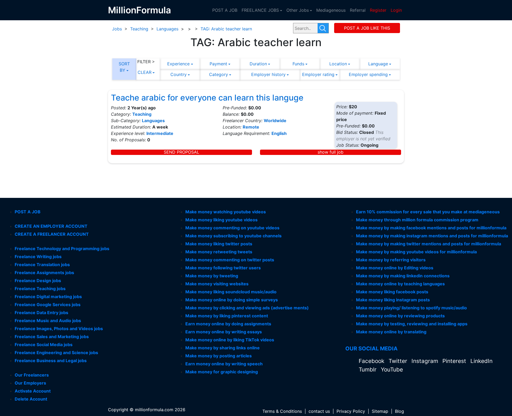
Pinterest (455, 361)
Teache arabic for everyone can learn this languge (207, 97)
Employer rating (318, 74)
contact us (319, 411)
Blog (399, 411)
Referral (358, 10)
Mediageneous (331, 10)
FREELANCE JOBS (260, 10)
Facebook (372, 361)
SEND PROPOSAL (181, 152)
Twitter (399, 361)
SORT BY (124, 67)
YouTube (392, 369)
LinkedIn (481, 361)
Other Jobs (297, 10)
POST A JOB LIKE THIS (367, 28)
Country (178, 74)
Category (218, 74)
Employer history (268, 74)
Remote (251, 127)
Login (396, 10)
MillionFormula (139, 10)
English (279, 133)
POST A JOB (224, 10)
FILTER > (146, 61)
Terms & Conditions (282, 411)
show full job (330, 152)
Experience (178, 63)
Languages (167, 28)
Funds (298, 63)
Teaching (139, 28)
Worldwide (275, 120)
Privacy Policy (351, 411)
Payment (218, 63)
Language (378, 63)
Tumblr (368, 369)
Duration (258, 63)
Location (338, 63)
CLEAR (144, 72)
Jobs (117, 28)
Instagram (425, 361)
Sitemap (380, 411)
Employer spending (368, 74)
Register (378, 10)
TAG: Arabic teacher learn (226, 28)
